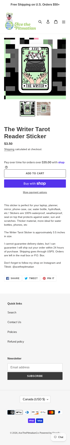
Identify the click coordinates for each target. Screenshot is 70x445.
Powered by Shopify (50, 433)
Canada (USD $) (34, 399)
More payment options (35, 192)
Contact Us (14, 322)
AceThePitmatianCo (28, 433)
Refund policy (15, 341)
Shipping (9, 149)
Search (11, 312)
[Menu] (64, 22)
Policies (12, 331)
